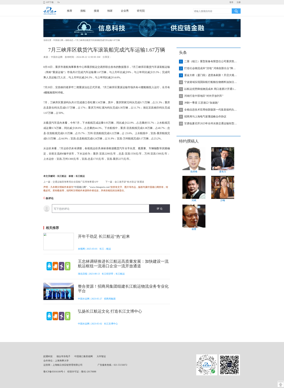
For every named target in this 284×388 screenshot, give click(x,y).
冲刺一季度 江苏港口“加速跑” (201, 102)
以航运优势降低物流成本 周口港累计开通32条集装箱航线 (210, 89)
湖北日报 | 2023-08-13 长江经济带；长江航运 (101, 274)
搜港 (96, 10)
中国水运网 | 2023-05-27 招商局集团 (97, 299)
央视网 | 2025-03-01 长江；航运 (94, 249)
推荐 (69, 10)
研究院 (141, 10)
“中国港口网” (80, 187)
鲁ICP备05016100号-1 (54, 371)
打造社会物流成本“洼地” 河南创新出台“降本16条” (210, 68)
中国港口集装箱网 (83, 356)
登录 (231, 2)
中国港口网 (58, 40)
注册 (239, 2)
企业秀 (125, 10)
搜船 (83, 10)
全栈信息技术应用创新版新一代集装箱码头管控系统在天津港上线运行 (210, 109)
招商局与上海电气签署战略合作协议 (205, 116)
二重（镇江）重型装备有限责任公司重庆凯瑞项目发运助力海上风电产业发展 (210, 61)
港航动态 (69, 40)
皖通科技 (48, 356)
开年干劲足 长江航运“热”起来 (104, 236)
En (59, 2)
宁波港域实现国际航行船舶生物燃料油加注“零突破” (210, 82)
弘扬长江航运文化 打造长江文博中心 (110, 311)
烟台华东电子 (63, 356)
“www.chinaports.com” (100, 187)
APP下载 (50, 2)
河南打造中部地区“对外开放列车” (203, 95)
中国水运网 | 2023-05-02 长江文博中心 (98, 323)
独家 (110, 10)
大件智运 (101, 356)
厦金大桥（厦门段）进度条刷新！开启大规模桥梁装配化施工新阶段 (210, 75)
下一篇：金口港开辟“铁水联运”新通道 (124, 182)
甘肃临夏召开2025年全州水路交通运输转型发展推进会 (210, 123)
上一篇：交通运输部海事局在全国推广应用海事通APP (70, 182)
